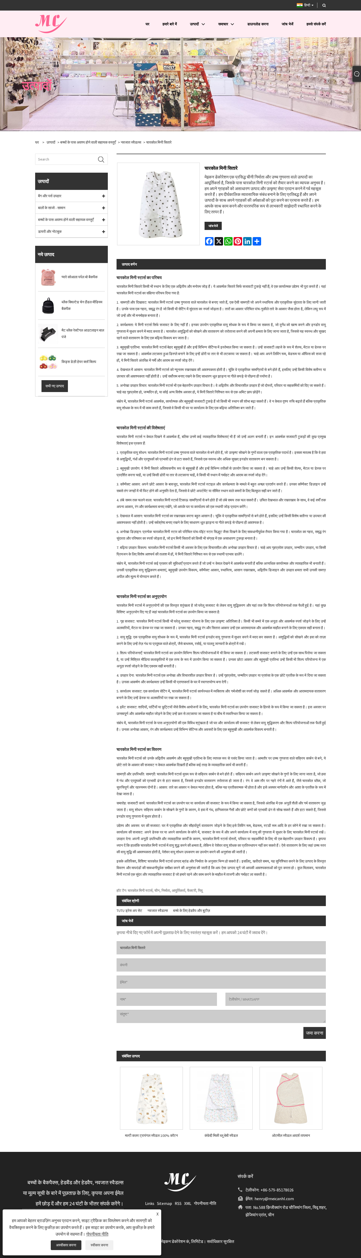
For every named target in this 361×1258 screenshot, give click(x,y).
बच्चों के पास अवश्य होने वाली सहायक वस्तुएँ (88, 142)
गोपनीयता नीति (205, 1203)
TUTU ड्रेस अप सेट (129, 910)
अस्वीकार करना (66, 1245)
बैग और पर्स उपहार (49, 196)
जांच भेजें (213, 226)
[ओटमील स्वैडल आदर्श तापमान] (291, 1096)
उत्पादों (51, 142)
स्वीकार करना (99, 1245)
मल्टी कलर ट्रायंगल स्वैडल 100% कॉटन (151, 1135)
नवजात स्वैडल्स (131, 142)
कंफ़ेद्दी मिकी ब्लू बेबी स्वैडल (221, 1135)
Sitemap (164, 1203)
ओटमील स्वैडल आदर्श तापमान (291, 1135)
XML (187, 1203)
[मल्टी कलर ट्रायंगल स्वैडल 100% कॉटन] (151, 1096)
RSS (178, 1203)
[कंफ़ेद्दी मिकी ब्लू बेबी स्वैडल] (221, 1096)
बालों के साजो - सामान (51, 207)
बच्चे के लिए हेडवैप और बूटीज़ (191, 910)
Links (149, 1203)
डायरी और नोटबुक (50, 231)
